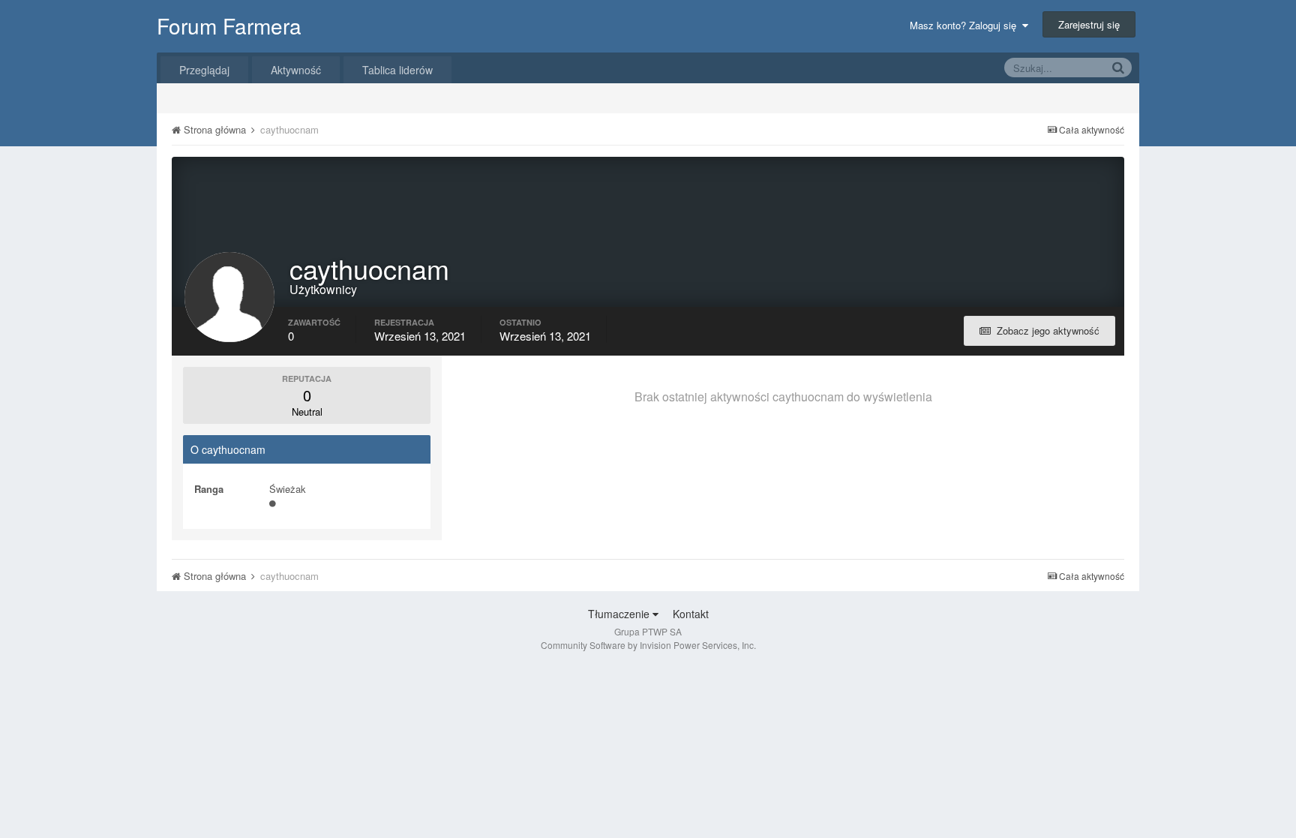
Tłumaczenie (620, 613)
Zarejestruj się (1089, 24)
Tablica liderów (397, 69)
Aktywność (296, 69)
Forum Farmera (229, 26)
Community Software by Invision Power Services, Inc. (648, 644)
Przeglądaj (204, 69)
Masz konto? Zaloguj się (966, 25)
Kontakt (691, 613)
